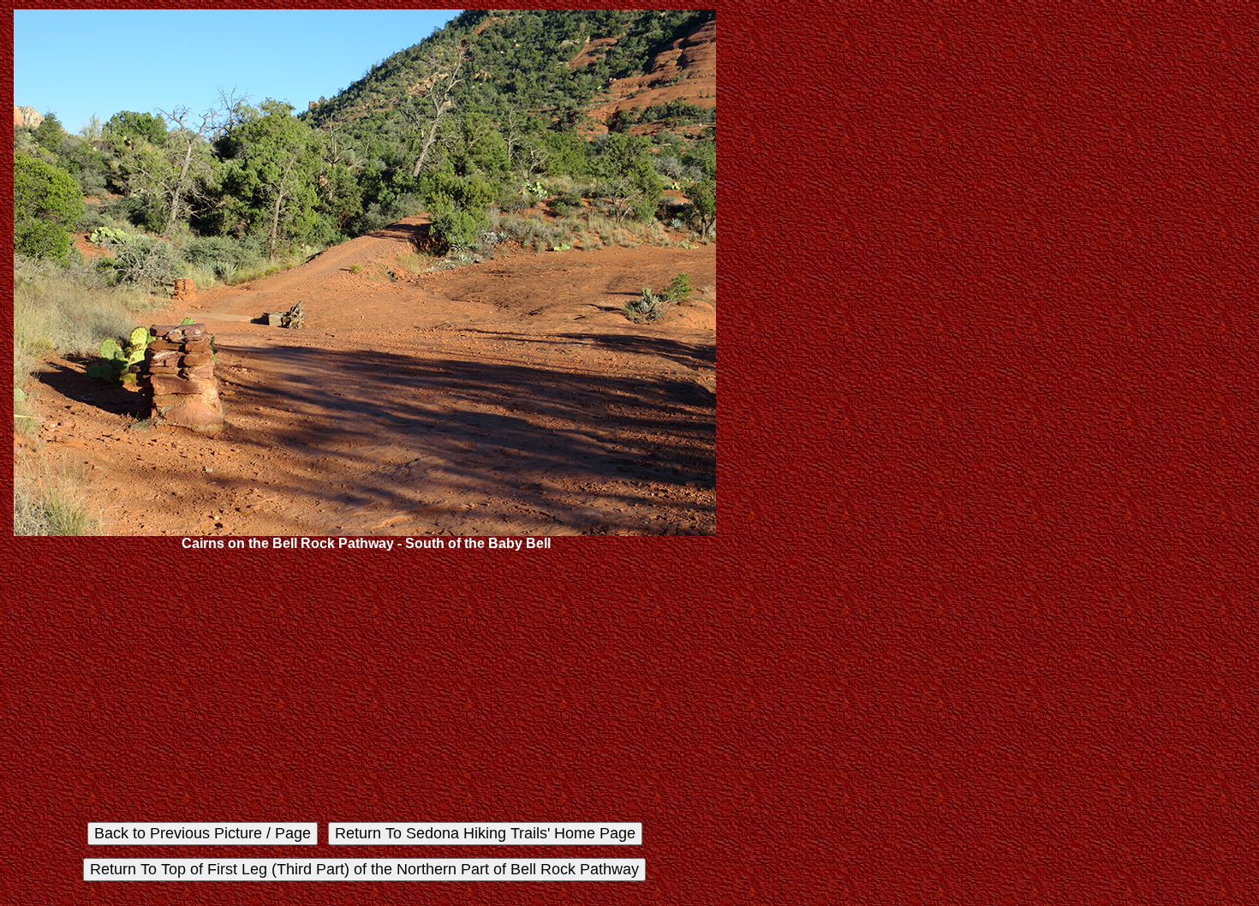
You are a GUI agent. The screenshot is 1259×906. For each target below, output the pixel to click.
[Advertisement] (364, 687)
